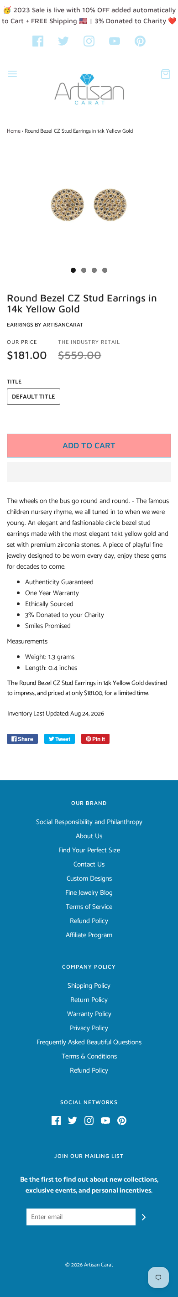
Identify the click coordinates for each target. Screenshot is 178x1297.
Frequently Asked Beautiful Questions (89, 1042)
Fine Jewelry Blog (89, 892)
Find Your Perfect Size (89, 850)
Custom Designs (89, 878)
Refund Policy (89, 921)
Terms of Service (89, 907)
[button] (89, 472)
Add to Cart (89, 445)
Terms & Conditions (89, 1056)
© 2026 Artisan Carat (89, 1265)
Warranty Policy (89, 1014)
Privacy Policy (89, 1028)
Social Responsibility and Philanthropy (89, 822)
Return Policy (89, 1000)
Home (14, 131)
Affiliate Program (89, 935)
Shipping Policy (89, 986)
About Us (89, 836)
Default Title (33, 397)
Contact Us (89, 864)
